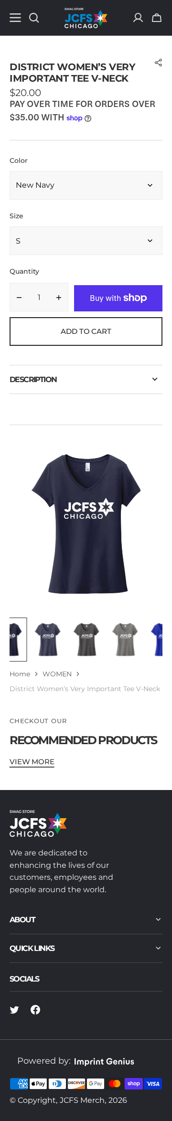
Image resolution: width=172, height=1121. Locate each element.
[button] (156, 17)
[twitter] (14, 1009)
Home (20, 674)
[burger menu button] (15, 17)
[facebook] (35, 1009)
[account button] (138, 17)
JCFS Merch (82, 1100)
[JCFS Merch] (86, 17)
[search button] (34, 17)
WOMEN (57, 674)
